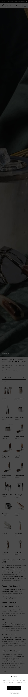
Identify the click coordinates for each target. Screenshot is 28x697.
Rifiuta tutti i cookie (14, 693)
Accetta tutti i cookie (14, 688)
